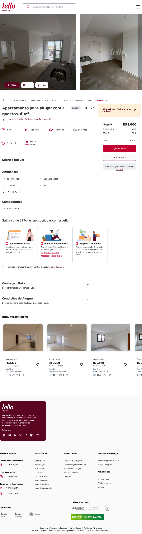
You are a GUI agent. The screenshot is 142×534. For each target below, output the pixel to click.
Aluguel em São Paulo (17, 100)
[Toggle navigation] (138, 6)
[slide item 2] (22, 348)
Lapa (89, 100)
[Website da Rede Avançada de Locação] (106, 508)
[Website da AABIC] (93, 508)
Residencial (35, 100)
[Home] (4, 100)
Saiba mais (6, 430)
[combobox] (52, 6)
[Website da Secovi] (78, 508)
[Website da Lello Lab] (34, 514)
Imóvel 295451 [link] (101, 100)
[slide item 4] (25, 348)
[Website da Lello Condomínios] (18, 514)
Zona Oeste (77, 100)
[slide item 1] (20, 348)
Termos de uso (75, 528)
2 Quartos (64, 100)
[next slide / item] (40, 337)
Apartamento (50, 100)
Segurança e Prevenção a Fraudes (53, 528)
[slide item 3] (24, 348)
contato (119, 169)
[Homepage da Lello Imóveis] (4, 514)
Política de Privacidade (93, 528)
